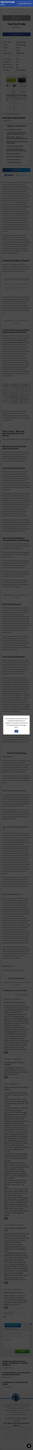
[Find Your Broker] (24, 3)
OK (16, 731)
